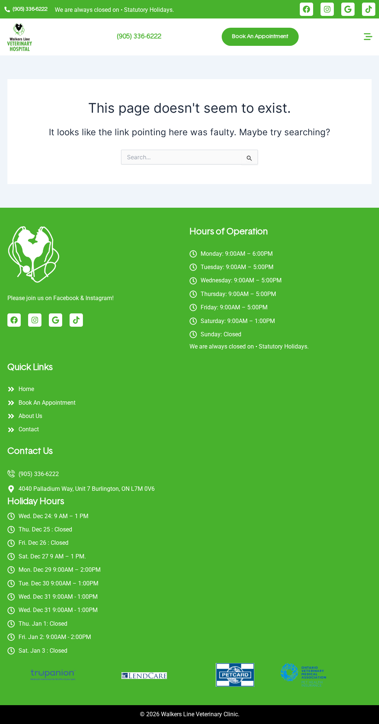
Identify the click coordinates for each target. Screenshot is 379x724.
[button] (368, 38)
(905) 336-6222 (139, 36)
